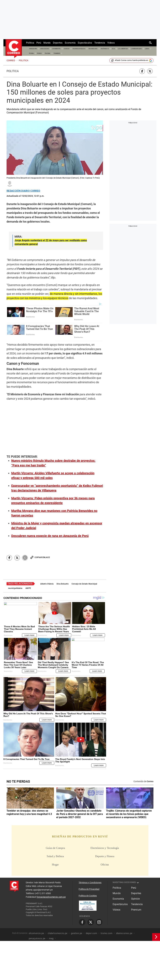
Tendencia (99, 42)
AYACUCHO (44, 48)
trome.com (106, 933)
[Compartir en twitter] (150, 71)
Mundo (47, 42)
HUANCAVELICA (79, 48)
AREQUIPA (33, 48)
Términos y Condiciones (90, 882)
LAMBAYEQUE (136, 48)
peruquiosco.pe (37, 938)
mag (51, 938)
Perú (38, 42)
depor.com (91, 933)
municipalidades (15, 588)
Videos (111, 42)
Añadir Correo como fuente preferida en (131, 60)
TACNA (47, 53)
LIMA (147, 48)
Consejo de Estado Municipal (84, 584)
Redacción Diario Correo (23, 191)
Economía (70, 42)
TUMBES (57, 53)
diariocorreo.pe (124, 933)
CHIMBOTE (56, 48)
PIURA (31, 53)
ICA (113, 48)
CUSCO (67, 48)
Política (30, 42)
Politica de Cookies (88, 895)
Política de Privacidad (89, 889)
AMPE (28, 588)
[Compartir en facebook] (142, 71)
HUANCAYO (93, 48)
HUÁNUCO (105, 48)
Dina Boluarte (62, 584)
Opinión (135, 898)
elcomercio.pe (36, 933)
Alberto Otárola (46, 584)
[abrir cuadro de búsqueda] (150, 42)
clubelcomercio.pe (58, 933)
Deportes (57, 42)
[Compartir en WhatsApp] (25, 558)
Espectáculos (85, 42)
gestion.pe (76, 933)
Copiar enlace (42, 557)
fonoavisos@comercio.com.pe (51, 897)
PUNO (39, 53)
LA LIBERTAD (123, 48)
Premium (136, 909)
